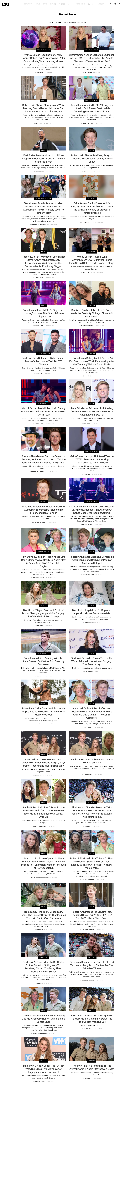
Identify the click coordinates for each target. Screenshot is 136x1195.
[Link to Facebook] (110, 4)
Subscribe (102, 4)
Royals (53, 4)
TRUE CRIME (81, 4)
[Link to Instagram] (115, 4)
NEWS (38, 4)
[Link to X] (119, 4)
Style (45, 4)
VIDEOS (70, 4)
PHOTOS (62, 4)
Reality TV (28, 4)
